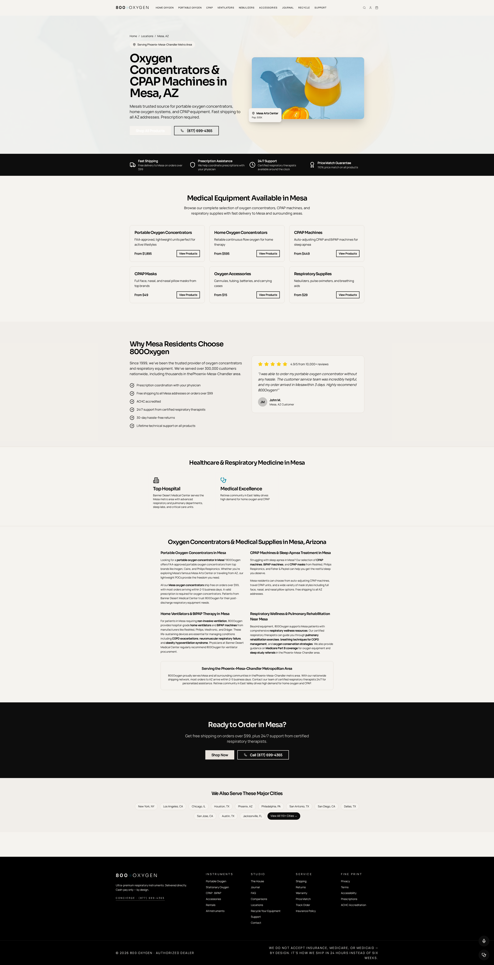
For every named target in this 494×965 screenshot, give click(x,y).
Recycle (304, 7)
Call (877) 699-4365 (266, 755)
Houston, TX (221, 806)
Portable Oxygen (190, 7)
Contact (256, 922)
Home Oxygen (165, 7)
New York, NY (146, 806)
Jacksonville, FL (252, 816)
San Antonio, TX (299, 806)
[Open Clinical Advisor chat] (484, 955)
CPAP (209, 7)
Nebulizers (247, 7)
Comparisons (259, 899)
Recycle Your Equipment (266, 911)
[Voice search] (484, 941)
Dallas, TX (350, 806)
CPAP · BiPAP (213, 893)
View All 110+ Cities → (284, 816)
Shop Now (219, 755)
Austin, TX (228, 816)
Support (321, 7)
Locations (147, 36)
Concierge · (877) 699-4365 (140, 898)
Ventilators (225, 7)
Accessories (268, 7)
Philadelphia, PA (271, 806)
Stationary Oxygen (217, 887)
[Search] (364, 7)
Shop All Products (150, 130)
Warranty (301, 893)
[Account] (370, 7)
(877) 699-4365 (199, 130)
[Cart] (376, 7)
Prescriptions (349, 899)
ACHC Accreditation (353, 905)
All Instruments (215, 911)
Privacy (345, 881)
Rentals (210, 905)
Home (133, 36)
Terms (345, 887)
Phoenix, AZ (245, 806)
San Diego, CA (326, 806)
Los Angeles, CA (173, 806)
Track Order (303, 905)
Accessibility (348, 893)
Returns (301, 887)
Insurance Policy (306, 911)
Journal (288, 7)
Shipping (301, 881)
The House (257, 881)
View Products (188, 253)
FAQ (253, 893)
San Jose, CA (205, 816)
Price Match (303, 899)
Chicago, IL (198, 806)
